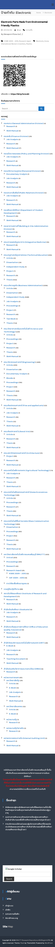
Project (9, 270)
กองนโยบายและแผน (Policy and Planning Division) (26, 153)
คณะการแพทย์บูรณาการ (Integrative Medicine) (25, 242)
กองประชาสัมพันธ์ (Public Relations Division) (24, 192)
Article (9, 258)
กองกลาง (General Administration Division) (23, 123)
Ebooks (9, 378)
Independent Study (15, 266)
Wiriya (19, 30)
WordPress (49, 943)
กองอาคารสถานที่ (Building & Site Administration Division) (26, 227)
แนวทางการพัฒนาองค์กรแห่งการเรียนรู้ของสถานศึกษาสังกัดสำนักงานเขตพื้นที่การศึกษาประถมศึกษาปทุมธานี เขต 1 (27, 818)
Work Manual (12, 130)
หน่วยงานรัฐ (11, 719)
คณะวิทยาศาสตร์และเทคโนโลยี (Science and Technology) (23, 330)
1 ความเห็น (28, 30)
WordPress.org (11, 918)
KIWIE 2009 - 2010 (11, 41)
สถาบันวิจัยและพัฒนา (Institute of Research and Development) (25, 595)
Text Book (11, 318)
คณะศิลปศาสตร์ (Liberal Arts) (17, 431)
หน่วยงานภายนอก (11, 677)
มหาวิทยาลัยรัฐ (12, 680)
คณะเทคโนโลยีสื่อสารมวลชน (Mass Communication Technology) (26, 522)
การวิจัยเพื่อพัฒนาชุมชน (16, 583)
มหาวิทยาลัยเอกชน (14, 706)
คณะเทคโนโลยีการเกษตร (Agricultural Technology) (27, 470)
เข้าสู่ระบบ (9, 905)
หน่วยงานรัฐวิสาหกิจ (15, 728)
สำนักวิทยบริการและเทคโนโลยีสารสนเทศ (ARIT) (24, 642)
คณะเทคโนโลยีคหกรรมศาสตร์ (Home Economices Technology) (25, 494)
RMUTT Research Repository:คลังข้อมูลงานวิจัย (33, 940)
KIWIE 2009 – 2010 (17, 573)
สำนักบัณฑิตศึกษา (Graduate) (17, 609)
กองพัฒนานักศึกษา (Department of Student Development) (23, 211)
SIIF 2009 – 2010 (16, 577)
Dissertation (12, 262)
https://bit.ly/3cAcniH (20, 94)
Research (10, 126)
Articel (9, 557)
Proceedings (12, 305)
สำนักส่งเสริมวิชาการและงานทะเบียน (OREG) (22, 668)
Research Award (25, 41)
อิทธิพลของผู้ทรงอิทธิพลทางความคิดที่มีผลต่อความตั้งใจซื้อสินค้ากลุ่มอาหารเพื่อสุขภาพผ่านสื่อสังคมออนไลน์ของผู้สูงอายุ (28, 810)
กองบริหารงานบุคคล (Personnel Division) (22, 170)
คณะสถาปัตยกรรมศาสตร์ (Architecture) (22, 452)
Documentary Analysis (16, 174)
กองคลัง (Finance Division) (16, 136)
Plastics (29, 44)
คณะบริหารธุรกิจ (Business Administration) (23, 285)
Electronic (40, 41)
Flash (22, 943)
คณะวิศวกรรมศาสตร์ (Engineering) (19, 362)
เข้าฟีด (7, 909)
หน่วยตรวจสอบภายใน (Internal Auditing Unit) (24, 738)
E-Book (9, 645)
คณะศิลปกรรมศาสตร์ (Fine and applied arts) (24, 405)
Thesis (9, 279)
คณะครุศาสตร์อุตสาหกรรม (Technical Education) (26, 254)
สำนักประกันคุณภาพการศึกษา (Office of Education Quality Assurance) (26, 628)
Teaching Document (15, 658)
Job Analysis (12, 139)
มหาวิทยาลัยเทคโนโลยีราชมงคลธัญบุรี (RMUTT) (24, 554)
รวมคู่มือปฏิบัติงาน (11, 589)
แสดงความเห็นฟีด (12, 914)
